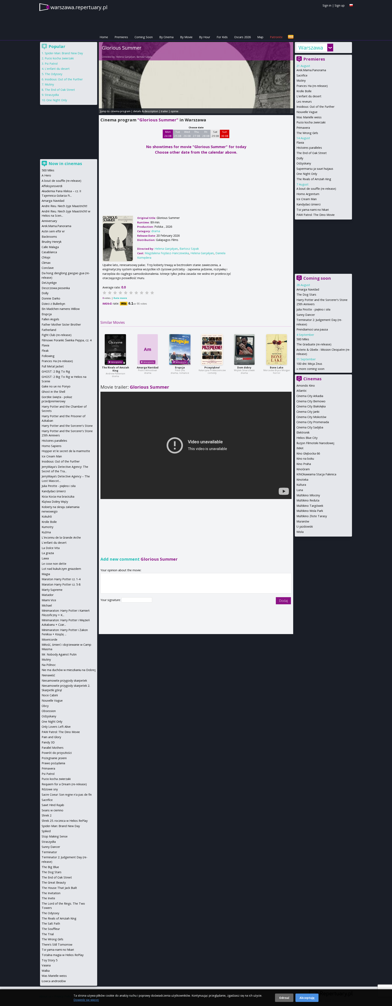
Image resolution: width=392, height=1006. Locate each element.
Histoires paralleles (309, 148)
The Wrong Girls (307, 133)
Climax (46, 263)
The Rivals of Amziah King (115, 369)
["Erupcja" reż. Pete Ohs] (179, 349)
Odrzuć (284, 998)
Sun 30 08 (224, 134)
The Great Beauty (54, 882)
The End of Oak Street (311, 153)
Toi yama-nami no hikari (312, 210)
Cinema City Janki (307, 412)
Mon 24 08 (168, 134)
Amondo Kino (305, 385)
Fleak (45, 351)
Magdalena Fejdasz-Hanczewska (167, 253)
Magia (46, 574)
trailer (164, 111)
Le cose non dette (54, 564)
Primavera (303, 128)
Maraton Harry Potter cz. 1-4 (61, 579)
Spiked (46, 831)
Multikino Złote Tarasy (311, 516)
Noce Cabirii (50, 695)
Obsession (49, 711)
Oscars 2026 (242, 37)
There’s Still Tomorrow (57, 944)
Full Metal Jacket (53, 366)
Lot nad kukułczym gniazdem (61, 569)
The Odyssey (53, 74)
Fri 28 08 (205, 134)
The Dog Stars (306, 294)
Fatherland (49, 330)
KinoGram (303, 469)
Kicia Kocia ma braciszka (58, 496)
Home (104, 37)
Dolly (299, 158)
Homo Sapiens (51, 446)
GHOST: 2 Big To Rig (56, 371)
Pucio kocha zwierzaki (310, 122)
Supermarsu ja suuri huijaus (314, 169)
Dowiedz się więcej (86, 1000)
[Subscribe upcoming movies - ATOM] (290, 37)
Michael (47, 605)
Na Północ (49, 665)
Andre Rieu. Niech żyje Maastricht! (64, 206)
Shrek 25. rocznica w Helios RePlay (65, 821)
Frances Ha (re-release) (312, 86)
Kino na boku (305, 458)
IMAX (299, 448)
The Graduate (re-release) (313, 344)
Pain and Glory (51, 737)
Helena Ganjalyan (125, 57)
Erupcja (180, 367)
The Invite (48, 898)
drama (155, 231)
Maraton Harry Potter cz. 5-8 (61, 584)
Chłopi (46, 257)
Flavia (300, 142)
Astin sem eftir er (53, 231)
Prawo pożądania (53, 763)
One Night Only (306, 174)
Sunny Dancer (305, 315)
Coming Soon (144, 37)
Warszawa (310, 47)
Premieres (121, 37)
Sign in (327, 5)
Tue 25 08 (177, 134)
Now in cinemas (65, 163)
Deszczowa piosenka (56, 288)
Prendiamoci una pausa (312, 329)
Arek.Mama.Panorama (311, 70)
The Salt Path (51, 923)
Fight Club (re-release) (56, 335)
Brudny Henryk (51, 242)
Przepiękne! (212, 367)
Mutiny (301, 80)
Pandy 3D (48, 742)
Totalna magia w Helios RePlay (63, 955)
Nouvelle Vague (306, 112)
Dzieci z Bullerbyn (53, 304)
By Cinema (166, 37)
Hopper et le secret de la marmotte (66, 451)
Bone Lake (276, 367)
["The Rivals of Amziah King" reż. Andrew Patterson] (115, 349)
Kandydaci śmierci (308, 204)
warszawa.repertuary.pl (78, 7)
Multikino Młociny (308, 495)
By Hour (204, 37)
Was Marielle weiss (309, 117)
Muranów (302, 521)
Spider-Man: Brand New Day (64, 53)
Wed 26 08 (187, 134)
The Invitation (51, 893)
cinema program (120, 111)
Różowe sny (50, 789)
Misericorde (49, 639)
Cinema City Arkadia (309, 396)
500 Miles (302, 339)
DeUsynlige (49, 283)
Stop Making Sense (55, 836)
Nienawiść (48, 675)
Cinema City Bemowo (310, 401)
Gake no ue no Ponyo (56, 386)
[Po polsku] (351, 5)
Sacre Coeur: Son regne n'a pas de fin (67, 794)
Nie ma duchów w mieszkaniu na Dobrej (69, 670)
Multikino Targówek (309, 506)
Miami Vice (49, 600)
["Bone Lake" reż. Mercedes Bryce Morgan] (276, 349)
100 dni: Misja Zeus (309, 364)
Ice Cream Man (306, 199)
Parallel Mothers (52, 748)
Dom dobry (244, 367)
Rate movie (120, 297)
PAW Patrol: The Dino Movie (315, 215)
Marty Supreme (52, 590)
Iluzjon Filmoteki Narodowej (315, 443)
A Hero (46, 175)
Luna (299, 490)
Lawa (45, 558)
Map (260, 37)
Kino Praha (303, 464)
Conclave (48, 268)
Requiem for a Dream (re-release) (64, 784)
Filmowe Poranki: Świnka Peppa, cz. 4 (66, 340)
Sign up (340, 5)
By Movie (186, 37)
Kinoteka (302, 479)
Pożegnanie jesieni (54, 758)
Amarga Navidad (147, 367)
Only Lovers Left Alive (56, 727)
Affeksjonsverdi (52, 186)
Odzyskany (303, 163)
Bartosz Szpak (144, 57)
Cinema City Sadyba (309, 427)
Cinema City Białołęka (311, 406)
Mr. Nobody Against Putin (59, 654)
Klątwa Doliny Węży (55, 502)
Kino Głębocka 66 (308, 453)
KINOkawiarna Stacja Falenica (316, 474)
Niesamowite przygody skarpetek (64, 680)
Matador (47, 595)
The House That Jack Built (59, 888)
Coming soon (317, 278)
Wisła (300, 532)
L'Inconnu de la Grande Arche (61, 537)
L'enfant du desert (308, 96)
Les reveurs (304, 101)
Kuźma (46, 532)
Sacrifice (301, 75)
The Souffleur (51, 929)
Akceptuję (307, 998)
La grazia (48, 553)
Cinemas (312, 379)
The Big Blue (50, 867)
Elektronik (303, 432)
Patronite (276, 37)
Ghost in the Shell (53, 392)
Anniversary (49, 221)
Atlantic (301, 391)
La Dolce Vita (51, 548)
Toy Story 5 (49, 960)
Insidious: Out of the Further (315, 107)
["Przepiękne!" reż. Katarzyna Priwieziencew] (212, 349)
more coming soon (311, 369)
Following (48, 356)
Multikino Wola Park (309, 511)
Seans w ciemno (52, 810)
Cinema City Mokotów (311, 417)
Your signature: (110, 600)
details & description (145, 111)
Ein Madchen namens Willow (61, 309)
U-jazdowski (304, 526)
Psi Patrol (51, 63)
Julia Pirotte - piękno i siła (313, 309)
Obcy (45, 706)
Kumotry (47, 527)
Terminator (49, 852)
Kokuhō (47, 516)
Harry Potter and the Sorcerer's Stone (67, 426)
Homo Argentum (307, 194)
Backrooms (49, 236)
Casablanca (49, 252)
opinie (174, 111)
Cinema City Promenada (312, 422)
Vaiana (46, 965)
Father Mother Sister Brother (61, 324)
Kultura (301, 485)
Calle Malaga (50, 247)
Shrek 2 (46, 815)
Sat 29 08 (215, 134)
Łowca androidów (54, 981)
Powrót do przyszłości (57, 753)
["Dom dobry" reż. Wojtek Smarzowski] (244, 349)
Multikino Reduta (307, 500)
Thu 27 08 (196, 134)
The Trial (48, 934)
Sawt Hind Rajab (53, 805)
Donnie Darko (51, 298)
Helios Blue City (306, 438)
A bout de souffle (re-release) (316, 189)
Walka (46, 971)
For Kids (222, 37)
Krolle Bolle (304, 91)
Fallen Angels (50, 319)
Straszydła (52, 95)
